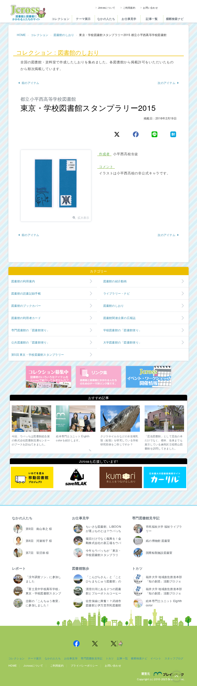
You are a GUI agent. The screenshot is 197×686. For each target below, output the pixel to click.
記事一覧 (152, 19)
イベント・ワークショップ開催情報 (148, 377)
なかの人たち (106, 19)
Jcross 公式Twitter (95, 643)
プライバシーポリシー (84, 665)
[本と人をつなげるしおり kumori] (120, 477)
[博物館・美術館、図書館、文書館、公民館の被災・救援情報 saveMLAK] (76, 477)
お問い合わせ (150, 7)
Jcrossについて (106, 7)
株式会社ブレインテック (169, 673)
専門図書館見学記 (146, 517)
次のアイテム (166, 83)
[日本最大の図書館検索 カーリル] (165, 477)
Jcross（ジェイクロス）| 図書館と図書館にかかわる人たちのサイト (28, 12)
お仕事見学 (129, 19)
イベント (155, 658)
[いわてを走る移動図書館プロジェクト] (32, 477)
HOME (21, 35)
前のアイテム (30, 83)
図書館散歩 (80, 568)
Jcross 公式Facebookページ (76, 643)
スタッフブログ (174, 658)
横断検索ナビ (175, 19)
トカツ (137, 568)
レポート (19, 568)
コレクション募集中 (48, 377)
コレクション (60, 19)
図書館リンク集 (98, 377)
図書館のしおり (64, 35)
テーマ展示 (83, 19)
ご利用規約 (129, 7)
